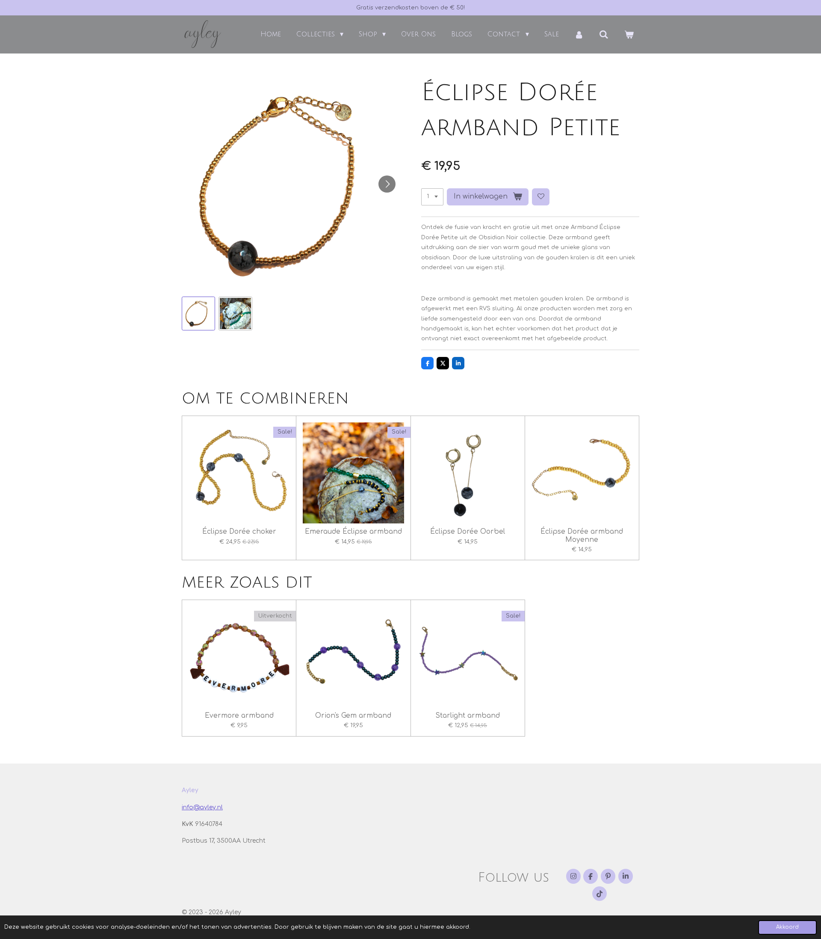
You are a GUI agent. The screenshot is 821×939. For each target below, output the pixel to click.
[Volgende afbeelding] (387, 184)
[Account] (579, 34)
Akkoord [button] (787, 927)
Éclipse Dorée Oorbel (467, 531)
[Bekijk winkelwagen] (629, 34)
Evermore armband (239, 715)
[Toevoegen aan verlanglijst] (540, 197)
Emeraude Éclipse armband (353, 531)
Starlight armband (467, 715)
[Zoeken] (604, 34)
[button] (198, 313)
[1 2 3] (432, 197)
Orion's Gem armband (353, 715)
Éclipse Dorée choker (239, 531)
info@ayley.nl (202, 807)
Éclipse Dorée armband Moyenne (581, 535)
